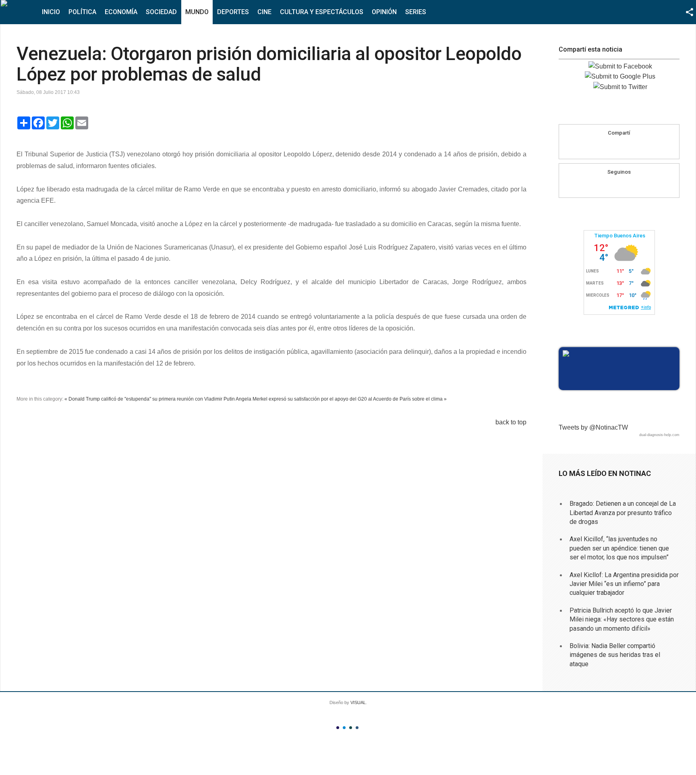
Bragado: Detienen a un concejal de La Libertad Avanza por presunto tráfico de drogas (623, 513)
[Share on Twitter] (634, 147)
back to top (510, 422)
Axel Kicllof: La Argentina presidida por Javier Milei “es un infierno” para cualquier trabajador (624, 584)
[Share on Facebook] (603, 147)
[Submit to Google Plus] (620, 76)
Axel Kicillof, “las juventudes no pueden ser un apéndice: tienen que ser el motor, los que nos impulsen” (619, 548)
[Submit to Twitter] (620, 86)
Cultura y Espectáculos (321, 12)
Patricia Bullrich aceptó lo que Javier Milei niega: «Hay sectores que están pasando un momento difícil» (622, 619)
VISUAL (358, 702)
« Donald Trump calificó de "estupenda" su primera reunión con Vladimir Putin (149, 399)
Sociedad (161, 12)
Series (415, 12)
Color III (350, 727)
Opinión (384, 12)
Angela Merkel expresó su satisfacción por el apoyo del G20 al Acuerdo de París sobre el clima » (341, 399)
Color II (344, 727)
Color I (337, 727)
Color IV (357, 727)
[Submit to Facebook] (620, 66)
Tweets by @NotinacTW (593, 427)
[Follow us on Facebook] (611, 185)
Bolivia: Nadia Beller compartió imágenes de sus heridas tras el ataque (615, 655)
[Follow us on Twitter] (626, 185)
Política (82, 12)
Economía (121, 12)
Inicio (51, 12)
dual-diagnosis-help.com (659, 435)
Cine (264, 12)
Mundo (197, 12)
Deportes (233, 12)
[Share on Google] (619, 147)
